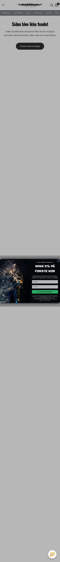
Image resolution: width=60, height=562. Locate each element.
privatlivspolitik (43, 296)
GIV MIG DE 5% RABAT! (45, 292)
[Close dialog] (58, 261)
